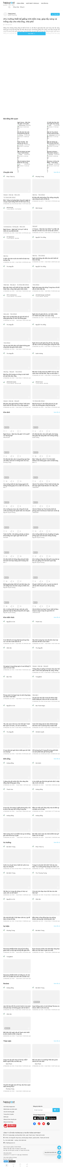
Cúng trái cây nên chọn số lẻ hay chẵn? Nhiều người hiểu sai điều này (15, 1060)
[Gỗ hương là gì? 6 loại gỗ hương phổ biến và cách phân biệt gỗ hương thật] (46, 741)
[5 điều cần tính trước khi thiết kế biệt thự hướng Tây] (17, 247)
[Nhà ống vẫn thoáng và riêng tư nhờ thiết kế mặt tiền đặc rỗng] (17, 363)
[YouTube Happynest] (43, 1123)
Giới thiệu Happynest (9, 1106)
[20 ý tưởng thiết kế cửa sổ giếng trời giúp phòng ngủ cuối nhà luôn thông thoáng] (46, 522)
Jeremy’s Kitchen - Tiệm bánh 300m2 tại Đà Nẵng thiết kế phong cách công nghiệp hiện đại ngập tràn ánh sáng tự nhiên (53, 152)
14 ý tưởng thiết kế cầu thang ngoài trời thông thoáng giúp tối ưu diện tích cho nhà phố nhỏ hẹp (16, 484)
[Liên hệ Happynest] (59, 1157)
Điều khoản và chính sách (10, 1109)
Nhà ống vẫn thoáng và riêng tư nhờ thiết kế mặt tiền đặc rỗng (16, 375)
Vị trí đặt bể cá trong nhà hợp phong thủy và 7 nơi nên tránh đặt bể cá (16, 640)
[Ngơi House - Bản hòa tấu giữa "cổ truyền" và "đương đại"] (9, 125)
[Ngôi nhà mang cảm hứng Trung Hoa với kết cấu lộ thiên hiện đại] (46, 276)
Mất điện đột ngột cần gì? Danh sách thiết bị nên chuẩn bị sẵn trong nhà (16, 1033)
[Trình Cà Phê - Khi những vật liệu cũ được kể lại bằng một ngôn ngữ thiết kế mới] (9, 145)
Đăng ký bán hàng (8, 1122)
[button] (4, 431)
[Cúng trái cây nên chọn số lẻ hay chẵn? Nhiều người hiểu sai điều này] (17, 1051)
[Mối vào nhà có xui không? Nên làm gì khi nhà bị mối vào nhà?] (46, 1051)
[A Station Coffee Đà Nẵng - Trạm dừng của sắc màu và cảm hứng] (39, 164)
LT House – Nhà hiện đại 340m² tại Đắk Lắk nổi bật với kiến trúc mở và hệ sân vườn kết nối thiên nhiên (46, 230)
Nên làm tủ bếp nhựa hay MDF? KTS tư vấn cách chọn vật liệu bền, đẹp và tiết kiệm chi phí (45, 373)
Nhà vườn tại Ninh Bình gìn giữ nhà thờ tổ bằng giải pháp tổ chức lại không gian (16, 317)
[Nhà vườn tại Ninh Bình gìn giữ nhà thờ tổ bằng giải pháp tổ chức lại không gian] (17, 305)
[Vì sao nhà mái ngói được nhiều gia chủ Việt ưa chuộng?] (17, 741)
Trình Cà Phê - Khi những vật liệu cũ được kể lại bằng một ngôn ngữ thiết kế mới (23, 142)
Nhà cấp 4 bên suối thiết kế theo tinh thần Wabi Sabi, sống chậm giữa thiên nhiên (16, 288)
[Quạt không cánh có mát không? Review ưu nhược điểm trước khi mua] (46, 997)
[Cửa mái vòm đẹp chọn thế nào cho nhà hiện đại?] (46, 882)
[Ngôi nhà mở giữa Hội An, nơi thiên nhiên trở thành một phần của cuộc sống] (46, 305)
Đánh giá (6, 1116)
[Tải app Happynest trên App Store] (38, 1118)
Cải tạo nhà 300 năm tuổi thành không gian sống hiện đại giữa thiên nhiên (16, 346)
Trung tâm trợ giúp (9, 1114)
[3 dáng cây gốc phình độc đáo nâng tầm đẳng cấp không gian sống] (17, 772)
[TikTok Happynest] (48, 1123)
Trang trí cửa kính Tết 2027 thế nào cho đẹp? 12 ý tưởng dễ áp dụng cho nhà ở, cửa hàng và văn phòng (45, 866)
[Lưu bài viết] (29, 191)
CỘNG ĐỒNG (20, 3)
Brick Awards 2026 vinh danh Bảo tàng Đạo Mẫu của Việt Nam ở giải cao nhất (46, 949)
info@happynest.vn (10, 1142)
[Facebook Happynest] (34, 1123)
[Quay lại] (6, 1165)
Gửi (57, 1110)
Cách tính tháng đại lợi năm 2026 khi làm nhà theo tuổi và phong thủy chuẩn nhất (45, 724)
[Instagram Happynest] (39, 1123)
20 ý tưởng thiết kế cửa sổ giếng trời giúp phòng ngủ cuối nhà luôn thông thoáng (45, 534)
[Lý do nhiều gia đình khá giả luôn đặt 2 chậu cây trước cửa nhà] (46, 772)
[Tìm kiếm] (9, 7)
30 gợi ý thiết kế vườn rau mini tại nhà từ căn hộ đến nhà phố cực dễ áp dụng (45, 585)
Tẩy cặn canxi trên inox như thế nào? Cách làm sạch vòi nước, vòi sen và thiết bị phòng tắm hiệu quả (16, 725)
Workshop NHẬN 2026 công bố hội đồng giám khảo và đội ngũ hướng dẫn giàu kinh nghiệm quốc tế (16, 950)
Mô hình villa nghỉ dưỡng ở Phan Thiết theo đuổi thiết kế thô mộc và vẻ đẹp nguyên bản (16, 405)
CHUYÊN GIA (44, 3)
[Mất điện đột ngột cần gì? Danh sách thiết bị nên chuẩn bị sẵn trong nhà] (17, 1023)
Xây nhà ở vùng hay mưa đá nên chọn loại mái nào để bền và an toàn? (45, 640)
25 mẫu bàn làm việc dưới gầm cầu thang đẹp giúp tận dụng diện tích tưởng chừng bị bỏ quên (53, 123)
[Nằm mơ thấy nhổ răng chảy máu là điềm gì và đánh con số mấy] (46, 799)
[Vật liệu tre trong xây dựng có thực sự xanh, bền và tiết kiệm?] (17, 882)
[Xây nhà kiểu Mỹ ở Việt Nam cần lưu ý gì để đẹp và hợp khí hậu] (17, 909)
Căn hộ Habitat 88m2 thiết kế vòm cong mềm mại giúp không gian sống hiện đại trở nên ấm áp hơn (23, 162)
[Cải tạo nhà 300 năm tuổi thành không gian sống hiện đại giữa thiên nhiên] (17, 334)
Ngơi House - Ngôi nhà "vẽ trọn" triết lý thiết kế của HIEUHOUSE (15, 230)
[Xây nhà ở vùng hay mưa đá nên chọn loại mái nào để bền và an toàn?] (46, 631)
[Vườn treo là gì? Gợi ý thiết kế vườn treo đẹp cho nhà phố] (17, 856)
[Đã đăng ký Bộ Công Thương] (10, 1125)
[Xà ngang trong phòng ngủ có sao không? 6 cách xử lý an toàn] (17, 657)
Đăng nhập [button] (16, 7)
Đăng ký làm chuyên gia (10, 1119)
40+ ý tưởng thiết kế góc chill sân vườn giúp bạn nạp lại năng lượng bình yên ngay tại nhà (16, 610)
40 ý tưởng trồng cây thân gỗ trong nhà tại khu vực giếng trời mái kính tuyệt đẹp (45, 559)
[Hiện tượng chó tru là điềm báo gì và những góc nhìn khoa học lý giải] (17, 825)
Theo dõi (56, 14)
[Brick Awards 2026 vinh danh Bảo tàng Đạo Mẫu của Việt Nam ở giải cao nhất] (46, 940)
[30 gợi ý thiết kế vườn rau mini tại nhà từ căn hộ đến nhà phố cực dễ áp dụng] (46, 572)
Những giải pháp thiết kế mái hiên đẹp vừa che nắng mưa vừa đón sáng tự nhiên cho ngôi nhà (16, 585)
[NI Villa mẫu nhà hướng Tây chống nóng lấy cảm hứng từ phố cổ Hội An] (46, 186)
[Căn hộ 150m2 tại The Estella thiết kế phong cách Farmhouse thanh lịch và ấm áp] (39, 145)
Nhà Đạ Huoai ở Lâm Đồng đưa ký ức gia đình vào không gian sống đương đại (45, 404)
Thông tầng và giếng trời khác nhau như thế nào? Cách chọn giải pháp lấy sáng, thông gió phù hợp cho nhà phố (46, 670)
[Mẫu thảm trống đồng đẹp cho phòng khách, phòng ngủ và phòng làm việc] (46, 909)
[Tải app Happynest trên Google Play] (50, 1118)
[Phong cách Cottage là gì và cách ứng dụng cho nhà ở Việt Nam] (17, 686)
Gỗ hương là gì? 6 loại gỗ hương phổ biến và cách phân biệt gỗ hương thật (45, 751)
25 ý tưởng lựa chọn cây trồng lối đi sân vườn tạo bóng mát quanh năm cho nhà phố (16, 509)
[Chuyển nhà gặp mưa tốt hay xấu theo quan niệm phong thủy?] (17, 1076)
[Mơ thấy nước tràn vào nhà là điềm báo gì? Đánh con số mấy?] (46, 825)
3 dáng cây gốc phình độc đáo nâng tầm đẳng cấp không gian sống (15, 782)
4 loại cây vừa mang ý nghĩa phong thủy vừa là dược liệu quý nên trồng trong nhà (17, 808)
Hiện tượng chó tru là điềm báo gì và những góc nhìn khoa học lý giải (16, 834)
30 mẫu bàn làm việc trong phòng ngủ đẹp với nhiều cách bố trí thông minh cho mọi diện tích (23, 132)
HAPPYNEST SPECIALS (32, 3)
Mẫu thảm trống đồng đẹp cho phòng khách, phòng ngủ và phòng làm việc (44, 918)
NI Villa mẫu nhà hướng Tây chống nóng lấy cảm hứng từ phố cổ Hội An (45, 198)
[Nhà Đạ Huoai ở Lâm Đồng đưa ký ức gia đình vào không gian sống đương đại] (46, 392)
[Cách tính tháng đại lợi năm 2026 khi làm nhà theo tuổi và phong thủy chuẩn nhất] (46, 715)
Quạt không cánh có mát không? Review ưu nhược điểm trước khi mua (45, 1006)
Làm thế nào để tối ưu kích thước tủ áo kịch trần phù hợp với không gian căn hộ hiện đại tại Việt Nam (17, 1007)
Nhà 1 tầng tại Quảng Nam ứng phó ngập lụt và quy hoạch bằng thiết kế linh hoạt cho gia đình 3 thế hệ (17, 201)
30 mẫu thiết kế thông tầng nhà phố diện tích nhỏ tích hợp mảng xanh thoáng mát (16, 559)
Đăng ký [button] (22, 7)
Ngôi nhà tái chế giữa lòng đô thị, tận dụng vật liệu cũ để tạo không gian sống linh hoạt (45, 343)
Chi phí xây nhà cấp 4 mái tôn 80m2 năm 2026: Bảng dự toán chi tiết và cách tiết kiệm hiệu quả (44, 699)
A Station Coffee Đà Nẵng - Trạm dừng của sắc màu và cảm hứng (53, 162)
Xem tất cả (57, 172)
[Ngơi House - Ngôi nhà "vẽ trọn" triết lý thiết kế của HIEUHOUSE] (17, 218)
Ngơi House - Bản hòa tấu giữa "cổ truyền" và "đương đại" (23, 123)
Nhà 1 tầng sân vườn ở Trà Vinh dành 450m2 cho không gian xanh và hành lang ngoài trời (45, 459)
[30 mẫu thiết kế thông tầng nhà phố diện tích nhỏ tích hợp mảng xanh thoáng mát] (17, 547)
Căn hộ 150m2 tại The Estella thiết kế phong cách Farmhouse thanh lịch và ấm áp (53, 142)
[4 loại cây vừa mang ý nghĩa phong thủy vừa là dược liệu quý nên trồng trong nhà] (17, 799)
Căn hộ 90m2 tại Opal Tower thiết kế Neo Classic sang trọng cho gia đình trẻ (23, 152)
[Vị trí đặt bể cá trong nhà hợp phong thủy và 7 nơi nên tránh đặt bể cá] (17, 631)
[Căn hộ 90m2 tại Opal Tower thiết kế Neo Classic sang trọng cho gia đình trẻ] (9, 155)
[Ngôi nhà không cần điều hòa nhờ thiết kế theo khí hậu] (46, 247)
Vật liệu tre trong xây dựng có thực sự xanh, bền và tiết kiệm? (15, 892)
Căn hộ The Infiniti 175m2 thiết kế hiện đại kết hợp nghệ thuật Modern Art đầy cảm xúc (53, 132)
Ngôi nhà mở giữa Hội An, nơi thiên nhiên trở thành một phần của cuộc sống (45, 314)
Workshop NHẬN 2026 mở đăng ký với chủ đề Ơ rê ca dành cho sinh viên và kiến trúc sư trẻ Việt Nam (16, 976)
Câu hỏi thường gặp (9, 1111)
